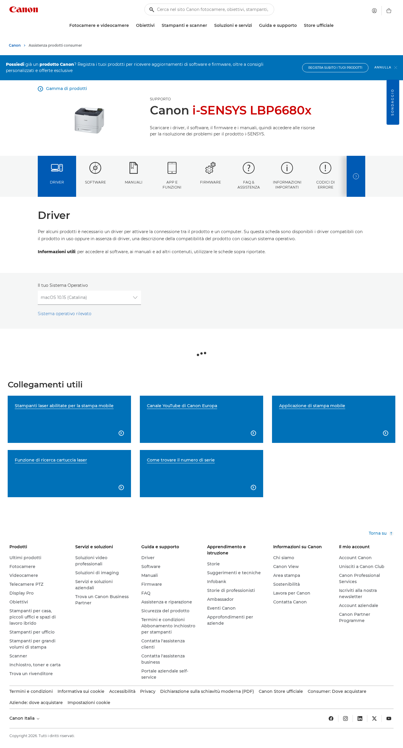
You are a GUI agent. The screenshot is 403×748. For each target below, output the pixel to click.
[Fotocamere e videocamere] (131, 25)
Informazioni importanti (287, 184)
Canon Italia (22, 718)
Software (95, 182)
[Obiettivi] (157, 25)
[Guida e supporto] (299, 25)
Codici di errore (325, 184)
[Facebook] (331, 718)
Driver (57, 182)
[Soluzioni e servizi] (254, 25)
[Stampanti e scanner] (209, 25)
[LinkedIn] (360, 718)
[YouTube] (388, 718)
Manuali (133, 182)
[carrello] (389, 10)
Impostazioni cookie (89, 702)
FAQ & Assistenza (248, 184)
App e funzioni (172, 184)
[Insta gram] (345, 718)
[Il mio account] (374, 10)
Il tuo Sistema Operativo (63, 285)
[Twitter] (374, 718)
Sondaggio (392, 102)
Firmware (210, 182)
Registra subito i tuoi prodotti (335, 68)
